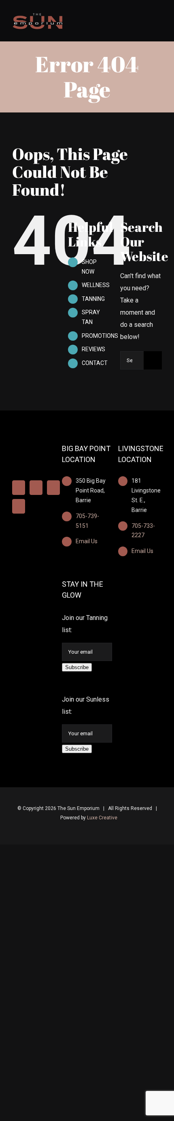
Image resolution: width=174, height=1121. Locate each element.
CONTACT (95, 363)
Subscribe (77, 667)
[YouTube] (53, 487)
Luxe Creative (102, 818)
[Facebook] (18, 487)
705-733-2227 (143, 531)
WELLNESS (96, 285)
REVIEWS (93, 349)
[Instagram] (36, 487)
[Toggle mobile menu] (158, 17)
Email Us (87, 541)
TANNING (93, 299)
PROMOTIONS (100, 336)
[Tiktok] (18, 506)
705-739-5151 (87, 521)
